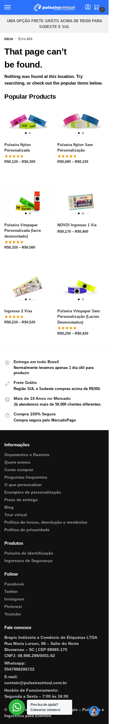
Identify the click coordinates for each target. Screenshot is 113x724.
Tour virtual (15, 514)
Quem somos (17, 462)
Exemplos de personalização (32, 492)
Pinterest (13, 606)
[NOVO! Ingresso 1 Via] (81, 202)
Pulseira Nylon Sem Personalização (75, 148)
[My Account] (87, 7)
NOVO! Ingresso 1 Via (76, 225)
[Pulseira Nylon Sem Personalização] (81, 121)
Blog (9, 507)
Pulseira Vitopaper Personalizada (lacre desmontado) (22, 230)
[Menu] (13, 7)
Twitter (11, 591)
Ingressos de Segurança (28, 560)
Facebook (14, 584)
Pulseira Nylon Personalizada (17, 148)
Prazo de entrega (21, 499)
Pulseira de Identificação (28, 553)
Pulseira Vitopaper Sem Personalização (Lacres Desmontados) (78, 316)
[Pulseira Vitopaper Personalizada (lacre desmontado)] (28, 202)
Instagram (14, 599)
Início (8, 39)
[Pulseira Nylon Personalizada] (28, 121)
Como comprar (18, 469)
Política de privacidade (27, 529)
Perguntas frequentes (25, 477)
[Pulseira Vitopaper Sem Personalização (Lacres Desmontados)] (81, 287)
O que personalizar (23, 484)
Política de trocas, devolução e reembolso (46, 522)
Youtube (12, 614)
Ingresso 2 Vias (18, 311)
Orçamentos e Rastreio (27, 454)
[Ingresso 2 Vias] (28, 287)
